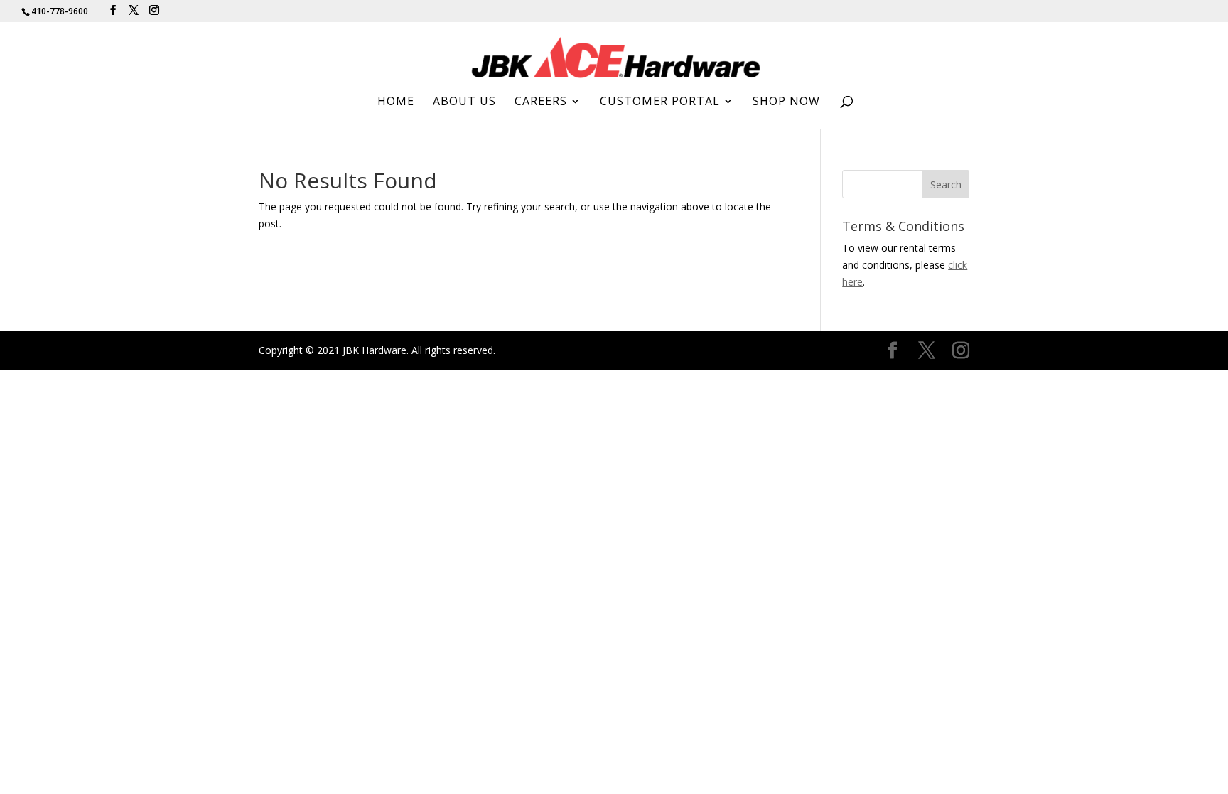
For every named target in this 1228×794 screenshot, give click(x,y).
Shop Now (786, 102)
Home (395, 102)
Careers (541, 102)
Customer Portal (660, 102)
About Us (464, 102)
